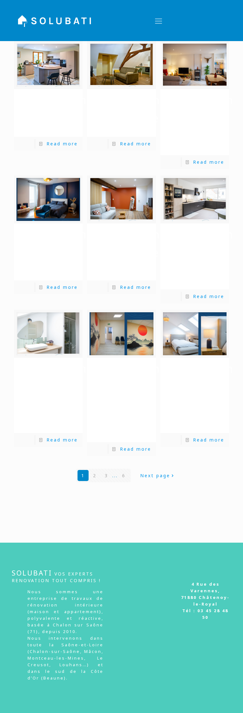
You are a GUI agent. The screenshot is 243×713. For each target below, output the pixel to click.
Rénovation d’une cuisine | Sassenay (53, 114)
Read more (62, 144)
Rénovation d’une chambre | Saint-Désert (53, 252)
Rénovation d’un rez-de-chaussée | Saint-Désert (200, 123)
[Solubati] (54, 20)
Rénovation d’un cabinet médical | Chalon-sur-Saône (126, 400)
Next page (155, 475)
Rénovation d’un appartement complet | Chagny (132, 252)
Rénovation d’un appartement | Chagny (132, 114)
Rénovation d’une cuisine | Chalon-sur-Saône (200, 257)
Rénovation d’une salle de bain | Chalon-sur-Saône (53, 396)
